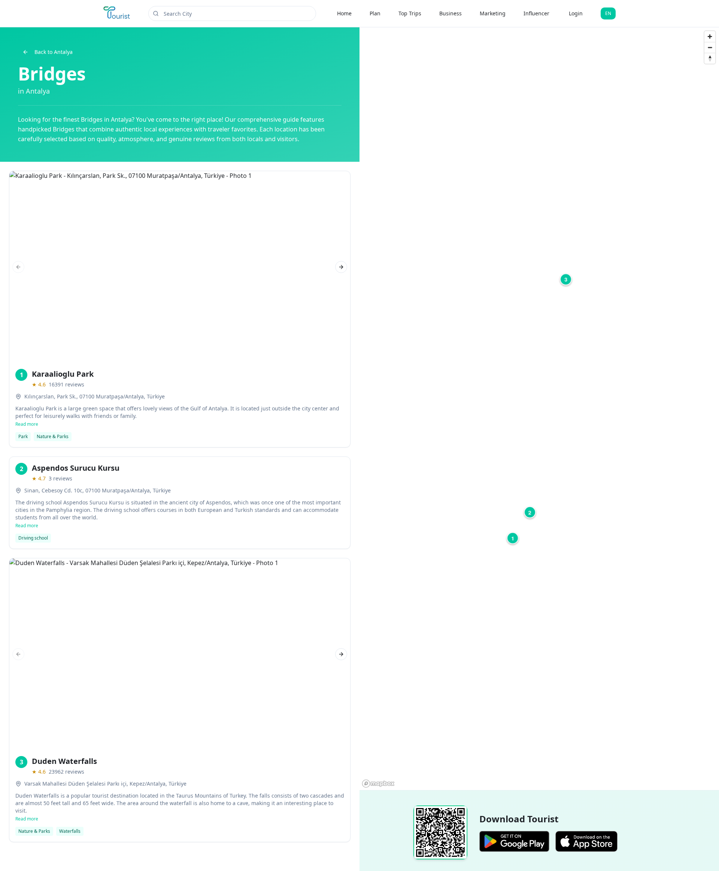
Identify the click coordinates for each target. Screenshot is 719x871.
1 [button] (512, 538)
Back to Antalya (53, 51)
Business (450, 13)
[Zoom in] (709, 36)
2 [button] (529, 512)
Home (344, 13)
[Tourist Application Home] (117, 13)
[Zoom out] (709, 47)
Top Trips (409, 13)
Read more (26, 424)
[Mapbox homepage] (378, 783)
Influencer (536, 13)
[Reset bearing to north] (709, 58)
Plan (375, 13)
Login (576, 13)
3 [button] (565, 279)
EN (608, 13)
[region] (539, 408)
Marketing (493, 13)
